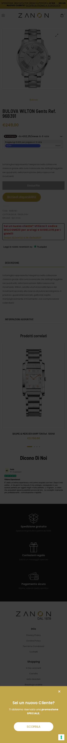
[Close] (59, 691)
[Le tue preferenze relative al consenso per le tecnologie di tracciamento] (61, 737)
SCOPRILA (33, 727)
